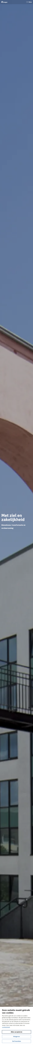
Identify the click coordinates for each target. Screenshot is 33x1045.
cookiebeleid (6, 1027)
